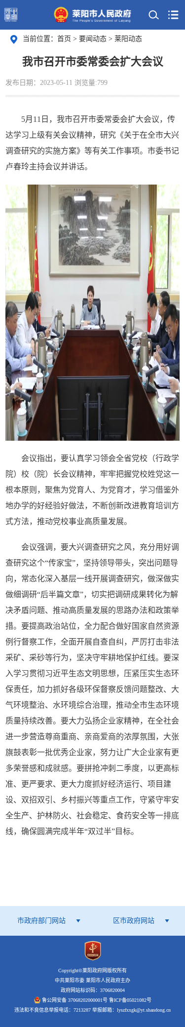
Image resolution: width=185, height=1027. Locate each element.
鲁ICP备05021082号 (130, 1000)
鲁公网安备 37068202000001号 (74, 1000)
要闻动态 (94, 38)
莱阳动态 (128, 38)
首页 (64, 38)
